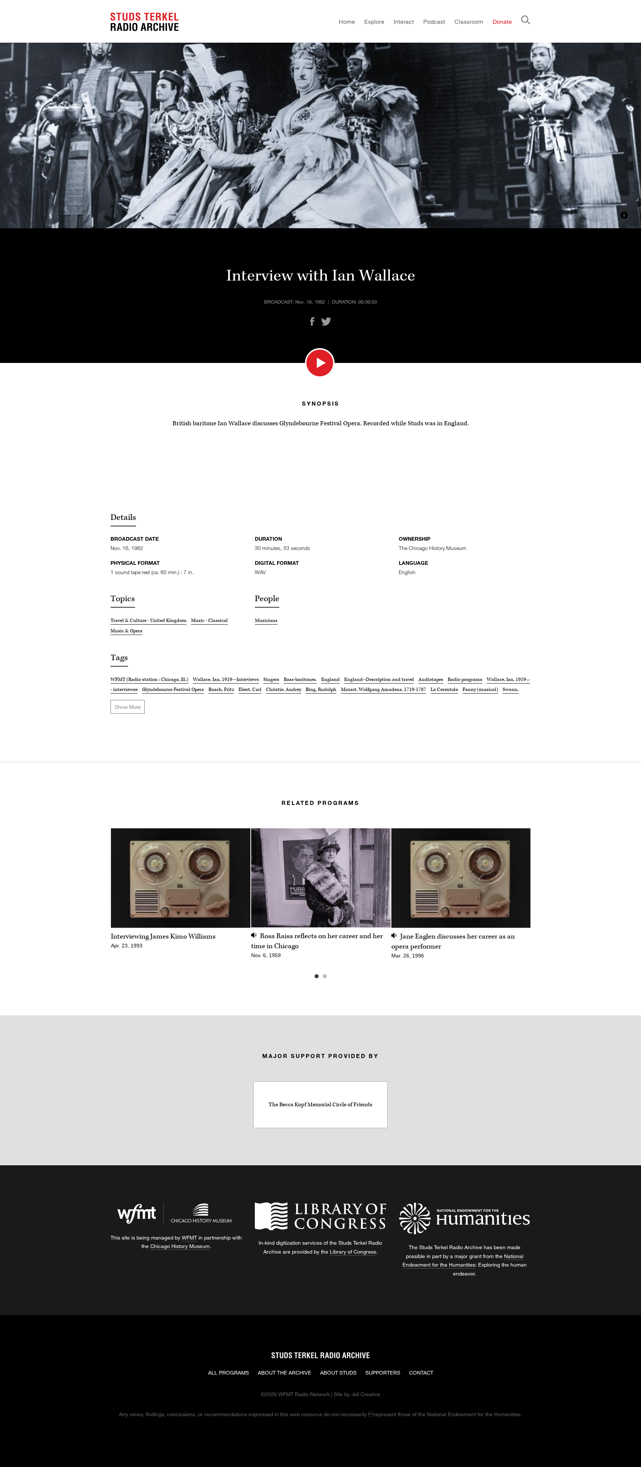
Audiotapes (430, 679)
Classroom (468, 21)
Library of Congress (353, 1251)
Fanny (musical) (480, 689)
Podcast (434, 21)
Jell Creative (365, 1394)
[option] (180, 892)
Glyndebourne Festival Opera (173, 689)
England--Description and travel (379, 679)
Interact (404, 21)
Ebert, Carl (250, 689)
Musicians (266, 620)
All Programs (228, 1372)
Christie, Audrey (283, 689)
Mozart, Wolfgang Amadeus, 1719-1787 (383, 689)
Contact (421, 1372)
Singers (271, 679)
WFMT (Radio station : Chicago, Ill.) (149, 679)
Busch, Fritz (221, 689)
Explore (374, 21)
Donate (502, 21)
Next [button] (515, 877)
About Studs (338, 1372)
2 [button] (336, 976)
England (330, 679)
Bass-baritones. (300, 679)
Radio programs (465, 679)
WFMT (189, 1237)
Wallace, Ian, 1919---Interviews (226, 679)
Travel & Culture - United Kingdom (149, 620)
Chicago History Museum (180, 1246)
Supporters (382, 1372)
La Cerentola (444, 689)
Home (347, 21)
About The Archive (284, 1372)
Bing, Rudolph (321, 689)
